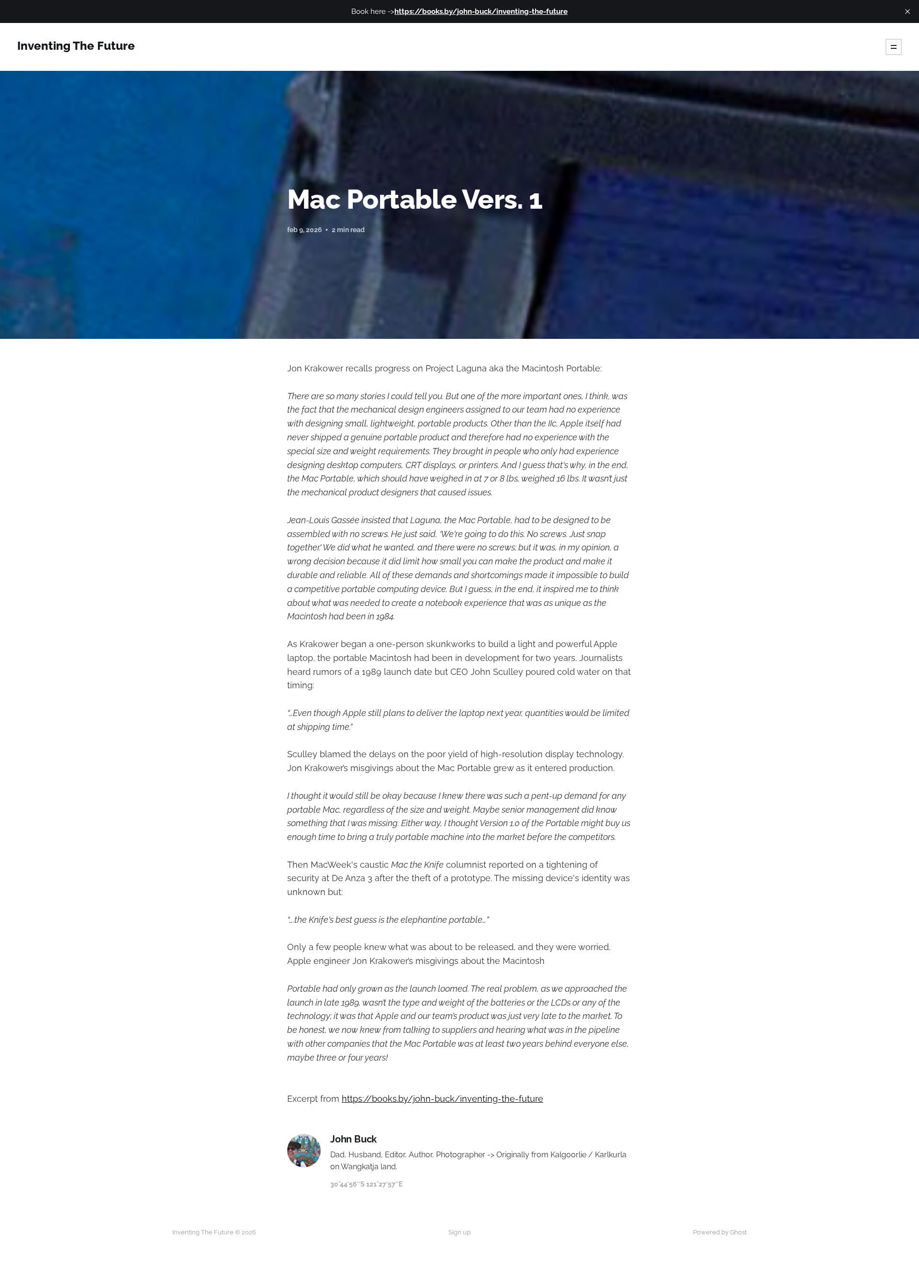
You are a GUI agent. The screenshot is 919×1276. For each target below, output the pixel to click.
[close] (907, 11)
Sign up (459, 1232)
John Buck (353, 1139)
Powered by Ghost (720, 1232)
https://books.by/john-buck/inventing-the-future (442, 1099)
